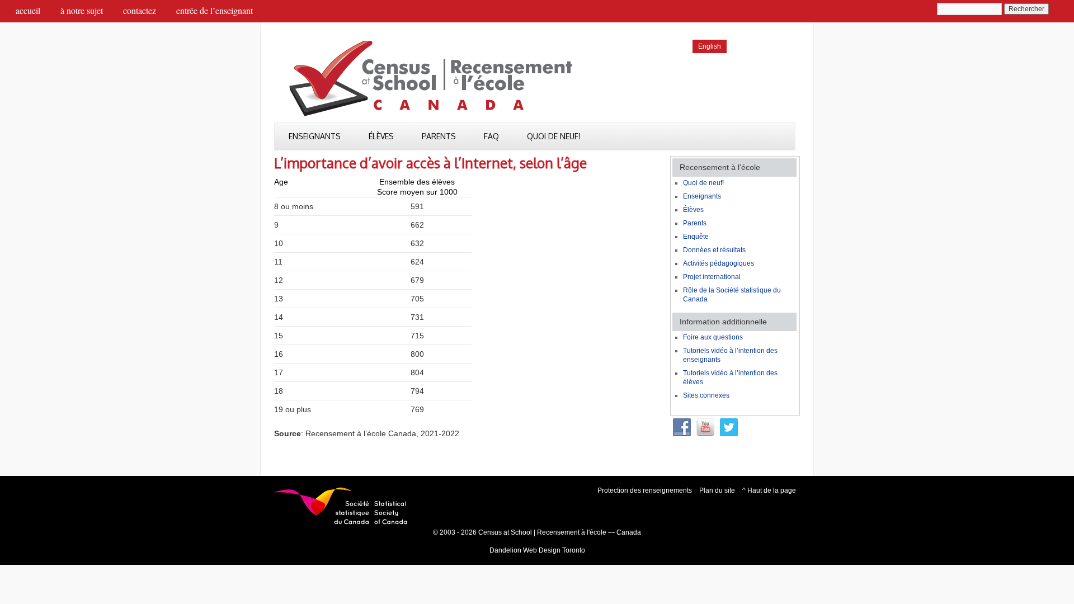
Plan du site (717, 490)
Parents (439, 136)
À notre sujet (81, 10)
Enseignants (315, 136)
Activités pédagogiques (718, 263)
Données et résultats (714, 250)
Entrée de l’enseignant (214, 10)
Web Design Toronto (554, 550)
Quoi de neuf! (554, 136)
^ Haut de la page (769, 490)
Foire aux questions (713, 337)
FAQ (491, 136)
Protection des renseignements (644, 490)
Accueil (28, 10)
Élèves (381, 136)
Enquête (696, 236)
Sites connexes (706, 395)
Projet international (712, 277)
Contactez (139, 10)
